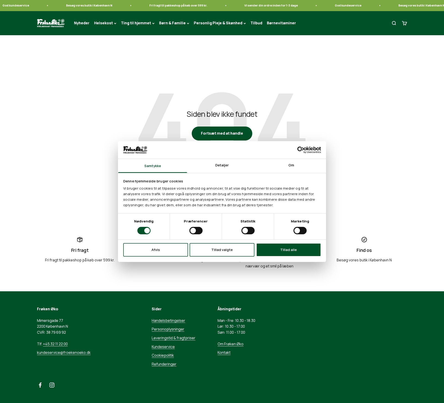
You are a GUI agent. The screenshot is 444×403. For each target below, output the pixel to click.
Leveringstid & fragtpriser (173, 337)
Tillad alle (288, 249)
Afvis (155, 249)
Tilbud (256, 23)
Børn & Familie (172, 23)
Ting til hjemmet (136, 23)
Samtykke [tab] (152, 165)
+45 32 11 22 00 (55, 343)
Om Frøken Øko (231, 343)
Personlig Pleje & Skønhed (218, 23)
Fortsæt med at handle (222, 133)
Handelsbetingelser (168, 320)
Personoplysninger (168, 329)
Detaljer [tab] (222, 165)
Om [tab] (291, 165)
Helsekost (103, 23)
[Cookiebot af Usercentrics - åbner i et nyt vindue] (301, 149)
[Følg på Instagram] (52, 385)
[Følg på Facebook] (40, 385)
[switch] (196, 230)
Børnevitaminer (281, 23)
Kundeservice (163, 346)
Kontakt (224, 352)
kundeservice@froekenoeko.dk (64, 352)
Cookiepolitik (163, 355)
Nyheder (81, 23)
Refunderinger (164, 364)
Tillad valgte (222, 249)
